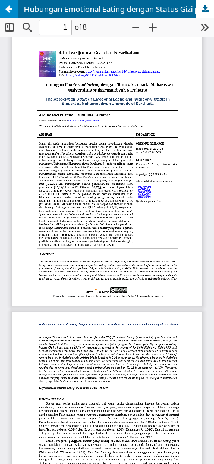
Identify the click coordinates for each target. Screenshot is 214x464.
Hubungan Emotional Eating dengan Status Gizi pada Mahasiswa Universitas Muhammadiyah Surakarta (119, 9)
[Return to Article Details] (9, 9)
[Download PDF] (205, 9)
